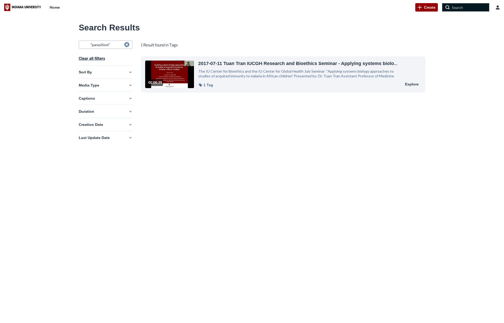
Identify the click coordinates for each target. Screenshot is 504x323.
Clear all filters (92, 58)
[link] (426, 7)
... (297, 63)
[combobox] (105, 44)
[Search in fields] (126, 44)
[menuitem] (54, 7)
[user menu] (498, 7)
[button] (205, 85)
